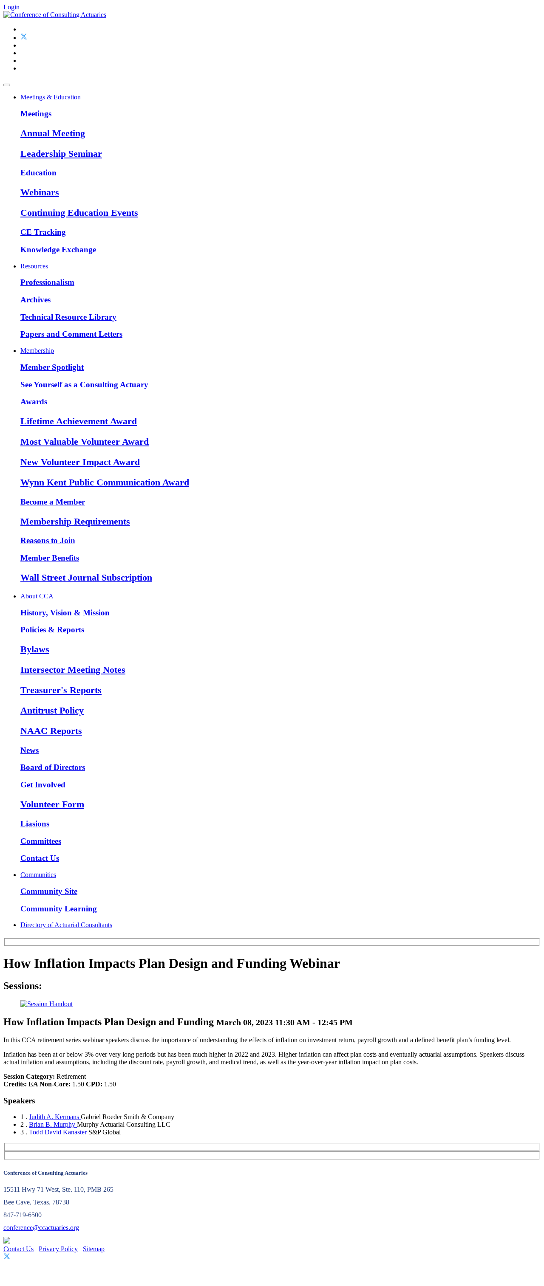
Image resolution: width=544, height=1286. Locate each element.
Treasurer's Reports (61, 690)
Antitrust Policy (52, 710)
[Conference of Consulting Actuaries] (54, 14)
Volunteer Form (52, 804)
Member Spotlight (52, 367)
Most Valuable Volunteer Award (84, 441)
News (29, 750)
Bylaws (34, 649)
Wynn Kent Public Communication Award (104, 482)
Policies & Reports (52, 629)
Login (11, 7)
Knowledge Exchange (58, 249)
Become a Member (52, 501)
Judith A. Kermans (55, 1116)
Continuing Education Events (79, 212)
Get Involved (42, 784)
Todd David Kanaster (58, 1132)
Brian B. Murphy (53, 1124)
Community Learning (58, 908)
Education (38, 172)
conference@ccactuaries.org (41, 1227)
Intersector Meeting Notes (72, 669)
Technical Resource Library (68, 317)
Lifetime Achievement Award (78, 421)
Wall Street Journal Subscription (86, 577)
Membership (37, 350)
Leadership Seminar (61, 153)
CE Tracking (43, 232)
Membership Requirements (75, 521)
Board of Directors (52, 767)
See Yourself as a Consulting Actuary (84, 384)
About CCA (37, 596)
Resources (34, 266)
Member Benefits (49, 557)
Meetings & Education (50, 97)
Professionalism (47, 282)
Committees (40, 841)
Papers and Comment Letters (71, 334)
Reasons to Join (47, 540)
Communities (38, 874)
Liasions (34, 823)
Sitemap (94, 1248)
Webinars (39, 192)
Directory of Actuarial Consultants (66, 924)
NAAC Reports (51, 730)
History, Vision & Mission (65, 612)
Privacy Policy (58, 1248)
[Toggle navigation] (6, 85)
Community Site (48, 891)
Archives (35, 299)
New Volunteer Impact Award (80, 462)
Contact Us (39, 858)
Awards (33, 401)
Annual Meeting (52, 133)
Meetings (35, 113)
